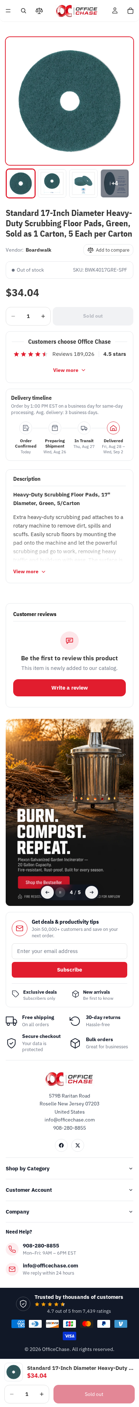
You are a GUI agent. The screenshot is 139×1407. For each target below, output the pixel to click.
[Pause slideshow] (60, 892)
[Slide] (69, 812)
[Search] (23, 11)
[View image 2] (52, 183)
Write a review (69, 687)
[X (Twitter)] (77, 1145)
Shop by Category (28, 1168)
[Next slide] (91, 892)
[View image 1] (20, 183)
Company (17, 1211)
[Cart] (130, 11)
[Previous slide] (47, 892)
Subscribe (69, 969)
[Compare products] (39, 11)
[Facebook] (61, 1145)
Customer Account (29, 1189)
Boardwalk (38, 250)
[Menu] (8, 10)
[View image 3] (83, 183)
